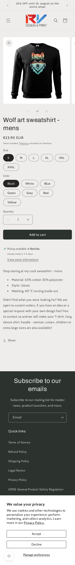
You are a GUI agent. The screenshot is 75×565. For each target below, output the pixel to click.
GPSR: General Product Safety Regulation (35, 489)
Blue (47, 183)
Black (11, 183)
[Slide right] (46, 111)
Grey (29, 193)
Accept (36, 534)
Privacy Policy (17, 480)
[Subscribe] (61, 417)
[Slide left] (28, 111)
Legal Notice (16, 470)
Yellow (12, 202)
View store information (23, 260)
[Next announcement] (67, 5)
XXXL (11, 167)
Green (12, 193)
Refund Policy (17, 452)
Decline (36, 544)
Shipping (23, 143)
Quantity (8, 211)
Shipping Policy (18, 461)
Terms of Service (19, 442)
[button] (8, 20)
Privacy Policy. (34, 523)
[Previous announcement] (7, 5)
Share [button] (12, 340)
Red (46, 193)
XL (47, 158)
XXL (62, 158)
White (29, 183)
